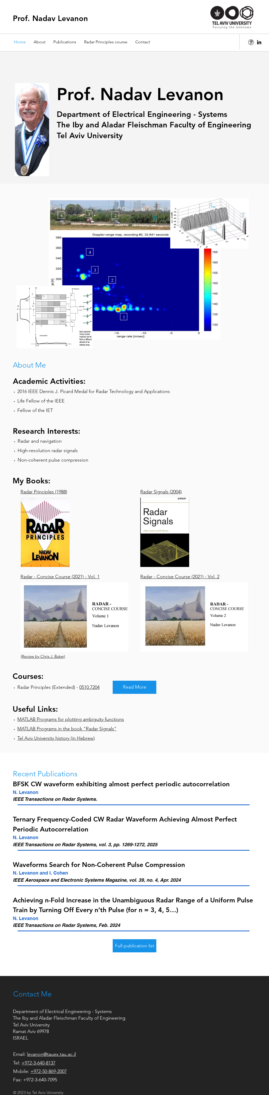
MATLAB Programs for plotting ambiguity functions (70, 719)
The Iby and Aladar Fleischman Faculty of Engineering (69, 1018)
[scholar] (251, 42)
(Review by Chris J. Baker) (43, 656)
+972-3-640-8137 (38, 1063)
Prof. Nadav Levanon (50, 18)
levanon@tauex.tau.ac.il (51, 1054)
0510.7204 (89, 687)
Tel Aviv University (31, 1025)
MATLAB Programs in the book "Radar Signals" (66, 729)
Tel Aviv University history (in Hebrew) (56, 738)
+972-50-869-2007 (48, 1071)
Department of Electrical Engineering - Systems (62, 1011)
